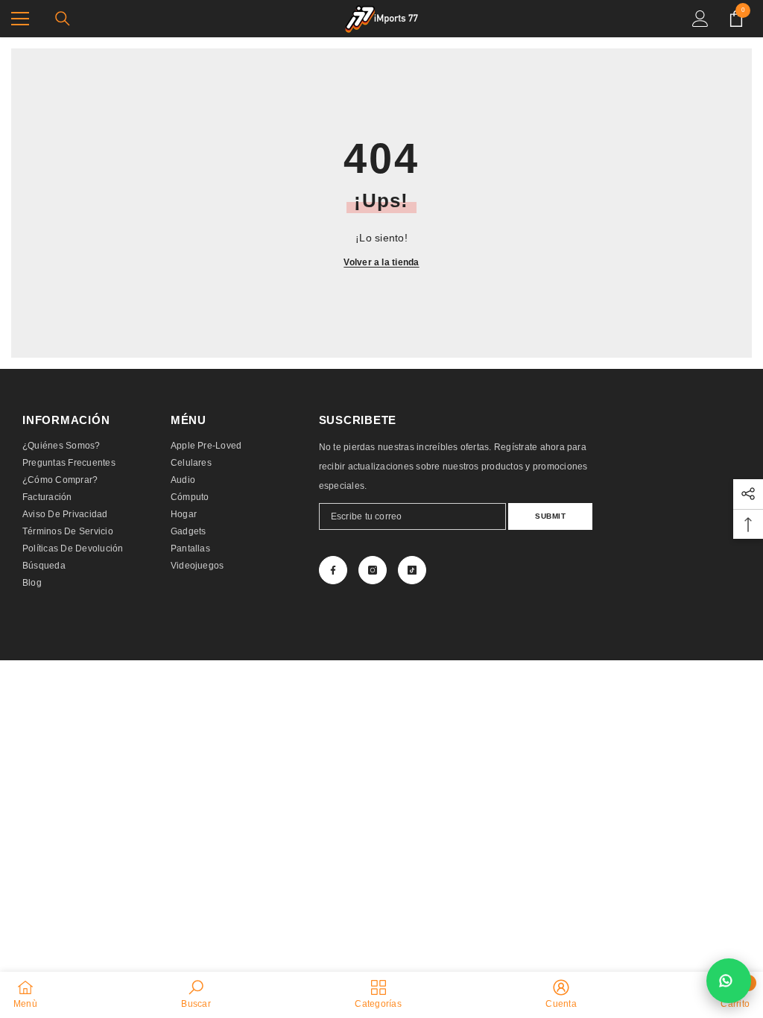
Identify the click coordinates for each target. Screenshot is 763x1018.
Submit (550, 516)
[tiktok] (412, 570)
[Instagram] (372, 570)
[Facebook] (333, 570)
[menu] (20, 19)
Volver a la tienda (381, 262)
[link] (196, 994)
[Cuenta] (700, 18)
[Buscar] (63, 19)
